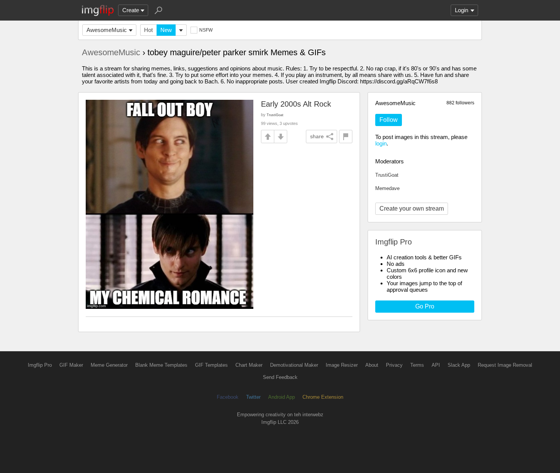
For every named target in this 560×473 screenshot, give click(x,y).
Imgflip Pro (40, 365)
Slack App (459, 365)
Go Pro (424, 306)
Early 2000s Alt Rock (296, 104)
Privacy (394, 365)
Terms (417, 365)
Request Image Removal (505, 365)
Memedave (387, 188)
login (381, 143)
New (166, 30)
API (436, 365)
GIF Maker (71, 365)
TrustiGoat (386, 175)
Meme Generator (109, 365)
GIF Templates (211, 365)
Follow (388, 120)
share (317, 136)
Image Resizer (342, 365)
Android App (281, 397)
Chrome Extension (322, 397)
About (371, 365)
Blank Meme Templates (161, 365)
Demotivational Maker (294, 365)
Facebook (227, 397)
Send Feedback (280, 377)
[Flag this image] (345, 136)
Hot (148, 30)
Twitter (253, 397)
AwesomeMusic (106, 30)
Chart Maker (248, 365)
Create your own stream (411, 208)
